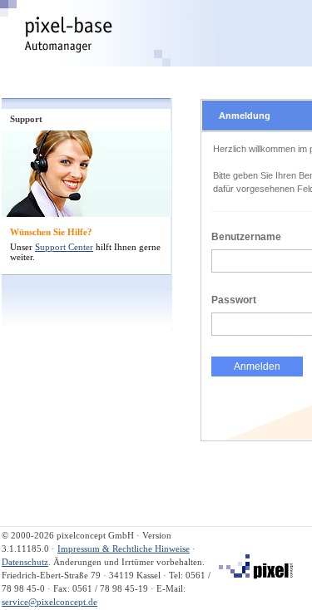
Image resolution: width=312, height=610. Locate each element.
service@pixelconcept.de (49, 602)
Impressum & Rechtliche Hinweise (123, 548)
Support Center (64, 247)
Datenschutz (25, 562)
